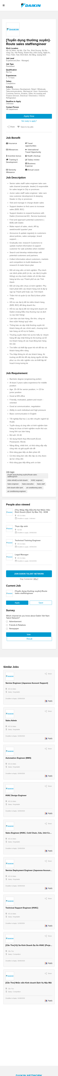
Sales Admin (11, 720)
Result (29, 639)
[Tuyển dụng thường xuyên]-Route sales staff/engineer (22, 476)
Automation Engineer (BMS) (18, 758)
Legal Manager (21, 554)
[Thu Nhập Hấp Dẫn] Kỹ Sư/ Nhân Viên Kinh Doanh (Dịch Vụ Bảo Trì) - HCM (32, 511)
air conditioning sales (34, 488)
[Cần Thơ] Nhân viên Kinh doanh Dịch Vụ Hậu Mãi (29, 983)
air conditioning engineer (16, 491)
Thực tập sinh (21, 526)
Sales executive (28, 484)
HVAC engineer (36, 480)
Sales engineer (13, 484)
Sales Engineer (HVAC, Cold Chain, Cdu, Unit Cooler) (30, 833)
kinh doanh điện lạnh (15, 488)
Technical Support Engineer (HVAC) (22, 908)
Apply (17, 603)
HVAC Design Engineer (16, 795)
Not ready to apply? (29, 121)
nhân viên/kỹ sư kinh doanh (17, 480)
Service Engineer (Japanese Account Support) (27, 683)
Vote (29, 634)
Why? (35, 579)
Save (41, 603)
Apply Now (29, 116)
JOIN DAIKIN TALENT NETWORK (29, 574)
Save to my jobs (27, 127)
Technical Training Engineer (28, 540)
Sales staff (41, 484)
